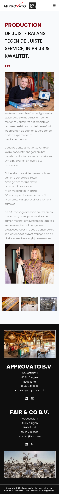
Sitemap (8, 490)
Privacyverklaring (43, 488)
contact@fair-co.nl (29, 436)
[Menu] (54, 5)
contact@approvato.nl (29, 390)
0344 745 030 (29, 386)
